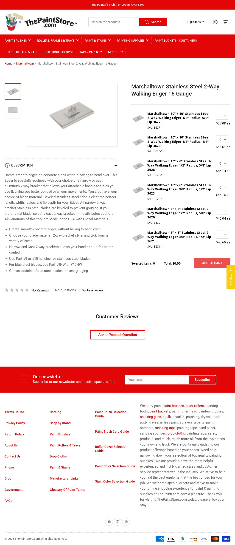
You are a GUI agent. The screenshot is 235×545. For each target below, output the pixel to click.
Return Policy (14, 434)
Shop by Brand (60, 423)
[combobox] (128, 22)
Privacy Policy (15, 423)
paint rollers (195, 406)
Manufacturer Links (64, 478)
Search (156, 22)
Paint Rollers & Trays (65, 445)
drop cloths (176, 433)
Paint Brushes (16, 40)
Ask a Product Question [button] (117, 335)
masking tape (165, 428)
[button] (17, 290)
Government (14, 489)
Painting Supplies (131, 40)
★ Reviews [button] (231, 276)
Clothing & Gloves (59, 52)
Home (8, 63)
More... (113, 52)
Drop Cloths (58, 456)
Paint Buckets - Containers (176, 40)
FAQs (8, 501)
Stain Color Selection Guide (115, 481)
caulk (167, 417)
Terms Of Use (14, 412)
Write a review (93, 290)
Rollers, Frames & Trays (56, 40)
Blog (8, 478)
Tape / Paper (88, 52)
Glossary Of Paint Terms (67, 489)
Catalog (55, 412)
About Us (11, 445)
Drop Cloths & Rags (23, 52)
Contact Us (12, 456)
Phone (9, 467)
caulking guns (150, 417)
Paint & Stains (96, 40)
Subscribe (202, 380)
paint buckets (160, 411)
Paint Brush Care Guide (112, 431)
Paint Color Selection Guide (115, 466)
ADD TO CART (212, 263)
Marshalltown (25, 63)
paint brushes (173, 406)
